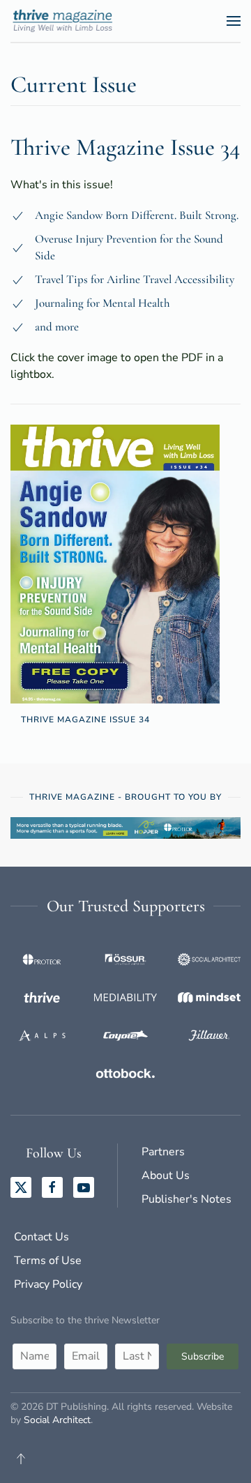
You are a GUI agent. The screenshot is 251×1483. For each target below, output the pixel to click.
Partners (163, 1151)
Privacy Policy (48, 1284)
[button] (234, 21)
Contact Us (41, 1237)
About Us (166, 1175)
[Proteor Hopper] (125, 827)
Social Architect (57, 1420)
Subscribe (202, 1356)
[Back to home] (65, 21)
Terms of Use (48, 1260)
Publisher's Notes (186, 1199)
